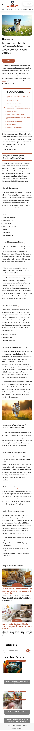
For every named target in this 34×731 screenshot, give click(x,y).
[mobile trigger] (3, 4)
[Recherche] (25, 3)
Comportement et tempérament (15, 114)
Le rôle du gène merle (12, 100)
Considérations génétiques (14, 103)
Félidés (17, 620)
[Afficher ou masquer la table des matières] (27, 92)
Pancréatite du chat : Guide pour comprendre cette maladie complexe (17, 626)
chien (19, 68)
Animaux (8, 61)
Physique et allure (11, 111)
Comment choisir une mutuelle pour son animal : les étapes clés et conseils (17, 591)
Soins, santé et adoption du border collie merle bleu (18, 118)
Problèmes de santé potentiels (14, 121)
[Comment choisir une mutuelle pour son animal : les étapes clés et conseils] (17, 578)
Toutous (17, 699)
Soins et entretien (11, 124)
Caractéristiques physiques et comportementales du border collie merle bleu (18, 107)
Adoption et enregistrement (14, 127)
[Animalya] (12, 4)
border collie (8, 65)
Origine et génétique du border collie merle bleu (17, 97)
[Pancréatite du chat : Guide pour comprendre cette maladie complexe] (17, 613)
